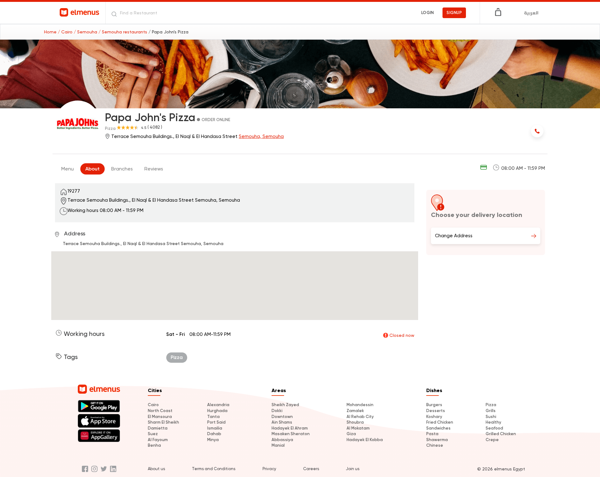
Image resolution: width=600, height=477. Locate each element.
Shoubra (355, 422)
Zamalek (355, 410)
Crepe (492, 439)
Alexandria (218, 404)
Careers (311, 468)
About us (156, 468)
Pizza (491, 404)
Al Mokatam (358, 428)
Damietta (158, 428)
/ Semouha (86, 31)
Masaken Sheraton (291, 433)
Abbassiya (282, 439)
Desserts (435, 410)
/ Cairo (66, 31)
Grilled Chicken (501, 433)
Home (51, 31)
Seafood (494, 428)
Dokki (277, 410)
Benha (154, 445)
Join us (352, 468)
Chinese (434, 445)
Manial (278, 445)
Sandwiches (438, 428)
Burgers (434, 404)
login (427, 12)
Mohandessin (360, 404)
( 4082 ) (155, 127)
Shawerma (437, 439)
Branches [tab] (122, 169)
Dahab (214, 433)
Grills (491, 410)
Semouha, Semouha (261, 136)
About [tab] (92, 169)
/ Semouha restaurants (123, 31)
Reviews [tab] (153, 169)
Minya (213, 439)
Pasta (432, 433)
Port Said (216, 422)
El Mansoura (160, 416)
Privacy (269, 468)
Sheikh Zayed (285, 404)
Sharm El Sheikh (163, 422)
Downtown (282, 416)
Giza (351, 433)
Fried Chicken (439, 422)
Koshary (434, 416)
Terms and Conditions (213, 468)
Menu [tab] (67, 169)
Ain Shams (282, 422)
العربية (531, 13)
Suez (153, 433)
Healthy (493, 422)
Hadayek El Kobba (365, 439)
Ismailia (214, 428)
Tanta (213, 416)
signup (454, 12)
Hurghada (217, 410)
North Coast (160, 410)
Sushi (491, 416)
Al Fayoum (158, 439)
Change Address (453, 235)
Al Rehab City (360, 416)
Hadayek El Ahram (290, 428)
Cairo (153, 404)
